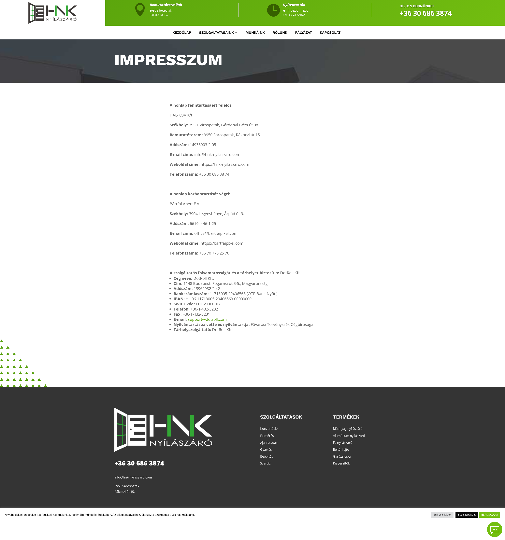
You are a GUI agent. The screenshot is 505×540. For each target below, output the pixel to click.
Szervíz (265, 463)
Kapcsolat (330, 33)
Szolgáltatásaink (216, 33)
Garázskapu (342, 456)
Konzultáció (269, 428)
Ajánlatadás (269, 442)
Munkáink (255, 33)
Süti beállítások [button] (442, 514)
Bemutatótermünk (166, 5)
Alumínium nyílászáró (349, 436)
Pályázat (303, 33)
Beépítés (266, 456)
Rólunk (280, 33)
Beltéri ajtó (341, 449)
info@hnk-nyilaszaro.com (133, 477)
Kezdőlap (181, 33)
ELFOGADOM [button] (489, 514)
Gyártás (266, 449)
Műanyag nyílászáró (348, 428)
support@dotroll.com (207, 319)
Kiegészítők (341, 463)
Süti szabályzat (467, 514)
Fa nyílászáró (342, 442)
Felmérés (267, 436)
